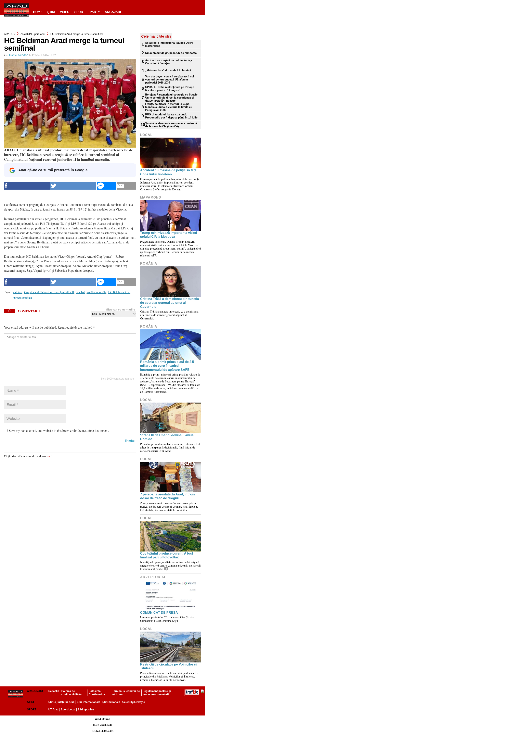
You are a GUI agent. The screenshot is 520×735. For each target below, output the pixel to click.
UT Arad (53, 709)
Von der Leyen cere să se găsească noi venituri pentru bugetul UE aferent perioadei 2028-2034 (169, 79)
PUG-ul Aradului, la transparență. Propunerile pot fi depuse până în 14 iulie (171, 116)
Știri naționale (111, 702)
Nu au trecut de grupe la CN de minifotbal (171, 52)
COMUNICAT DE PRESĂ (159, 612)
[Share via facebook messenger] (106, 186)
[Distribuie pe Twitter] (73, 186)
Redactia (53, 691)
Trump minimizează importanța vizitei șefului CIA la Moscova (168, 234)
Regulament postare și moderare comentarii (157, 692)
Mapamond (150, 197)
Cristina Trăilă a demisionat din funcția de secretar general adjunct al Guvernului (169, 302)
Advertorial (153, 577)
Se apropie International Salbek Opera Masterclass (169, 44)
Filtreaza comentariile (120, 309)
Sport (79, 12)
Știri (30, 702)
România (148, 263)
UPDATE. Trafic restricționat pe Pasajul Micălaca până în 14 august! (169, 89)
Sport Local (68, 709)
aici (49, 456)
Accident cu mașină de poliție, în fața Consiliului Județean (168, 62)
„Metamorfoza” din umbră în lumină (168, 70)
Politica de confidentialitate (71, 692)
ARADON (9, 34)
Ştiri (51, 12)
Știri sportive (86, 709)
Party (95, 12)
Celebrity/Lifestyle (133, 702)
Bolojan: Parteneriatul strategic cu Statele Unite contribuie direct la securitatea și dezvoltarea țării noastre (171, 97)
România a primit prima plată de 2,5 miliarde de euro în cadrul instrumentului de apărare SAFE (167, 365)
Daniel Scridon (18, 55)
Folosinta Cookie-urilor (97, 692)
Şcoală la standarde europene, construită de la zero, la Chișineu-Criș (171, 125)
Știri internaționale (88, 702)
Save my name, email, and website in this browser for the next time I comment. (59, 430)
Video (64, 12)
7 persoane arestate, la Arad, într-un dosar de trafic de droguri (167, 496)
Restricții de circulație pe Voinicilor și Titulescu (168, 666)
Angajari (113, 12)
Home (37, 12)
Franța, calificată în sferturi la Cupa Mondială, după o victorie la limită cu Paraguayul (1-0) (168, 107)
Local (146, 135)
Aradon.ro (35, 691)
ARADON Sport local (33, 34)
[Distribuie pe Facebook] (27, 186)
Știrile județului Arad (61, 702)
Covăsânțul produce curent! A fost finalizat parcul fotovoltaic (166, 555)
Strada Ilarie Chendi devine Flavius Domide (167, 437)
